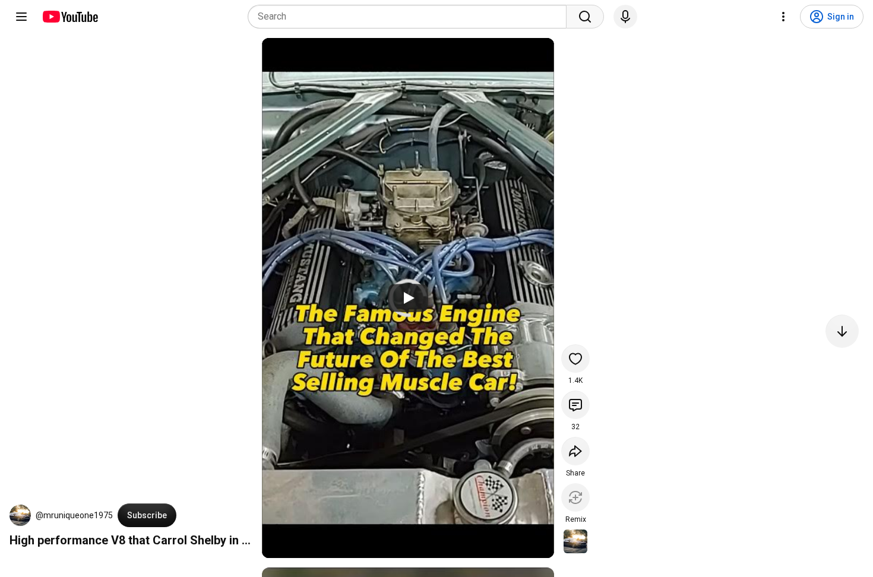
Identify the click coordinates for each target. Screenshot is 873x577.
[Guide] (21, 16)
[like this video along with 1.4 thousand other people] (575, 358)
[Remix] (575, 497)
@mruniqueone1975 (74, 515)
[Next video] (842, 331)
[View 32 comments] (575, 405)
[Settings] (783, 16)
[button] (20, 515)
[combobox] (411, 16)
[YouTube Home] (69, 16)
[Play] (408, 298)
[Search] (585, 16)
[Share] (575, 451)
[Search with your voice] (625, 16)
